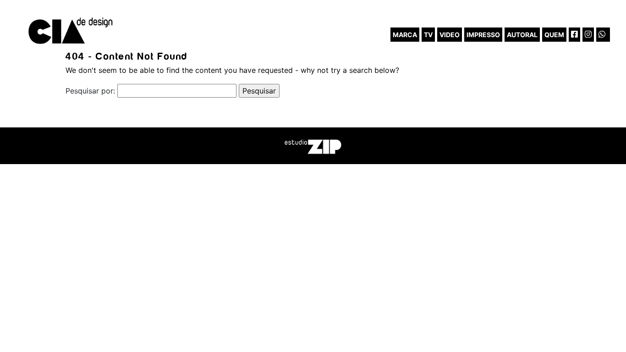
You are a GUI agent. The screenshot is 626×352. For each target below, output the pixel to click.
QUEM (554, 34)
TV (428, 34)
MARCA (405, 34)
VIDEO (449, 34)
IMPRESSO (483, 34)
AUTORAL (522, 34)
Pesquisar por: (90, 90)
